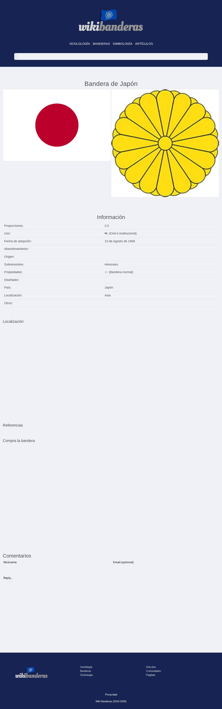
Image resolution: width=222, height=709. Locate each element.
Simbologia (86, 674)
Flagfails (150, 674)
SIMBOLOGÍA (122, 43)
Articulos (151, 666)
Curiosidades (153, 670)
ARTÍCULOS (144, 43)
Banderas (85, 670)
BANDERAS (101, 43)
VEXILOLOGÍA (79, 43)
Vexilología (86, 666)
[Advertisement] (111, 520)
